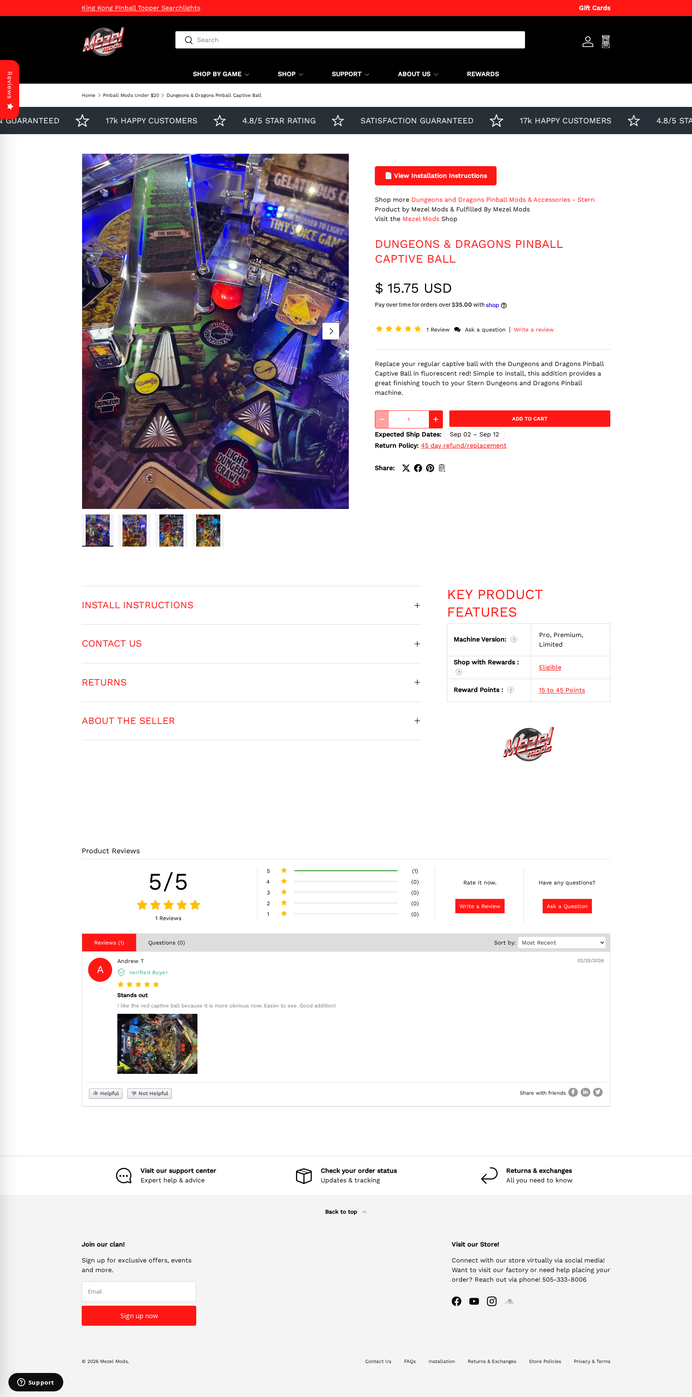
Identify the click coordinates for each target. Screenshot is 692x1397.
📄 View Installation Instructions (435, 175)
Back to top (342, 1211)
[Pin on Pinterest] (430, 468)
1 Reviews (168, 918)
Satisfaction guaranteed (388, 120)
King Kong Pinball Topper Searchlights (141, 8)
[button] (400, 329)
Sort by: (505, 942)
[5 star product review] (138, 984)
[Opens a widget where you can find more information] (35, 1383)
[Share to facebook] (573, 1092)
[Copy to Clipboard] (442, 468)
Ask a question (485, 329)
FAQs (410, 1361)
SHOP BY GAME (217, 74)
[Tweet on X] (406, 468)
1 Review (439, 329)
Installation (441, 1361)
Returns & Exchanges (492, 1361)
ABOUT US (414, 74)
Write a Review (480, 906)
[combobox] (350, 39)
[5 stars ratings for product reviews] (168, 905)
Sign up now (139, 1315)
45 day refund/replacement (464, 445)
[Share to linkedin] (585, 1092)
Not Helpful (152, 1093)
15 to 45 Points (562, 690)
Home (88, 95)
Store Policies (545, 1361)
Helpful (109, 1093)
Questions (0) (166, 942)
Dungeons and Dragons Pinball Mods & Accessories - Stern (503, 199)
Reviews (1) (109, 942)
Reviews (10, 85)
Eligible (550, 667)
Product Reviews (111, 850)
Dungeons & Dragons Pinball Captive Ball (214, 95)
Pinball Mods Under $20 (131, 95)
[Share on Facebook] (418, 468)
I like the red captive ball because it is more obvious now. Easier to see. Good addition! (226, 1006)
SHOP (287, 74)
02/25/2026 (590, 960)
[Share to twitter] (598, 1092)
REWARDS (483, 74)
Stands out (132, 995)
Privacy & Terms (592, 1361)
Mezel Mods (420, 219)
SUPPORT (347, 74)
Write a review (534, 329)
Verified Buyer (148, 972)
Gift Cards (594, 8)
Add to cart (529, 419)
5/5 (168, 881)
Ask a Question (567, 906)
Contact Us (378, 1361)
